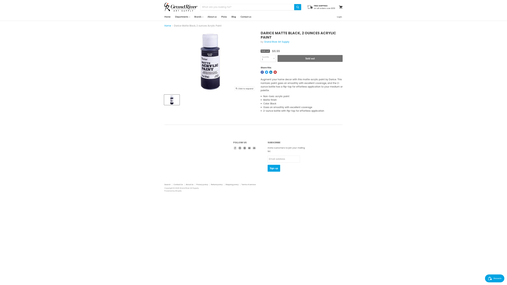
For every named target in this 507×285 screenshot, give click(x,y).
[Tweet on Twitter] (266, 72)
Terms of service (248, 184)
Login (339, 16)
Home (167, 16)
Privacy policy (202, 184)
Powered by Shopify (173, 191)
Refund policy (217, 184)
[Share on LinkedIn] (270, 72)
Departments (182, 16)
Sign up (274, 168)
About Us (189, 184)
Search (167, 184)
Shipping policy (232, 184)
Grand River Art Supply (276, 41)
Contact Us (178, 184)
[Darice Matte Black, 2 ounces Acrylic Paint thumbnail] (172, 100)
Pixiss (224, 16)
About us (212, 16)
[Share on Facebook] (262, 72)
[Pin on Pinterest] (275, 72)
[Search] (297, 7)
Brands (198, 16)
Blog (233, 16)
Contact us (246, 16)
